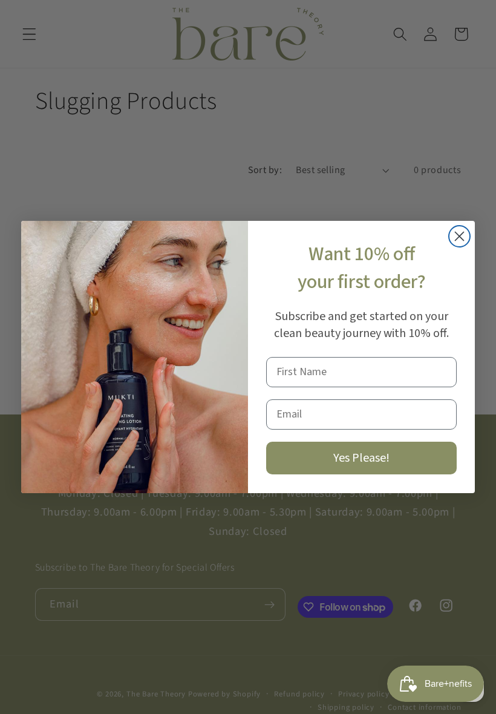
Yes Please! (361, 458)
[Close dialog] (459, 236)
